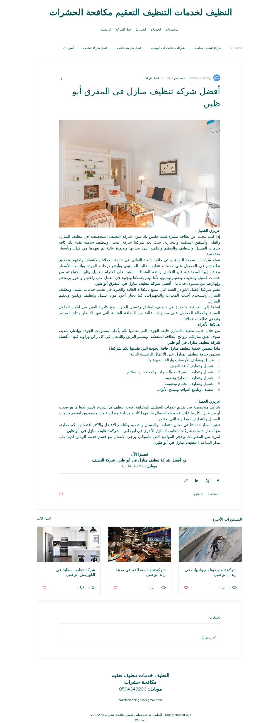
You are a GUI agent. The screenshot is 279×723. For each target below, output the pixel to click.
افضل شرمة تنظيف (129, 48)
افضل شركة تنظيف (95, 48)
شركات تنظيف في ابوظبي (168, 48)
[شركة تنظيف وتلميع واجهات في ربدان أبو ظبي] (210, 544)
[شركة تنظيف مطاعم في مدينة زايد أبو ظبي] (139, 544)
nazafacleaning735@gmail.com (140, 700)
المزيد (71, 48)
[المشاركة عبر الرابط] (186, 481)
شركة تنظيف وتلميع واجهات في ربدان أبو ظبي (210, 572)
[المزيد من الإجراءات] (61, 77)
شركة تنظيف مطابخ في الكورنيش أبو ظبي (75, 572)
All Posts (236, 48)
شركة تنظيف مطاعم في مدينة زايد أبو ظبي (141, 572)
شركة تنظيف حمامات (207, 48)
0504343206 (132, 689)
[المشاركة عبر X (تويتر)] (207, 481)
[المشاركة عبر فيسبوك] (218, 481)
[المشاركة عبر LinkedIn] (197, 481)
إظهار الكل (44, 518)
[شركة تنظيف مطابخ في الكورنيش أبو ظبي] (68, 544)
